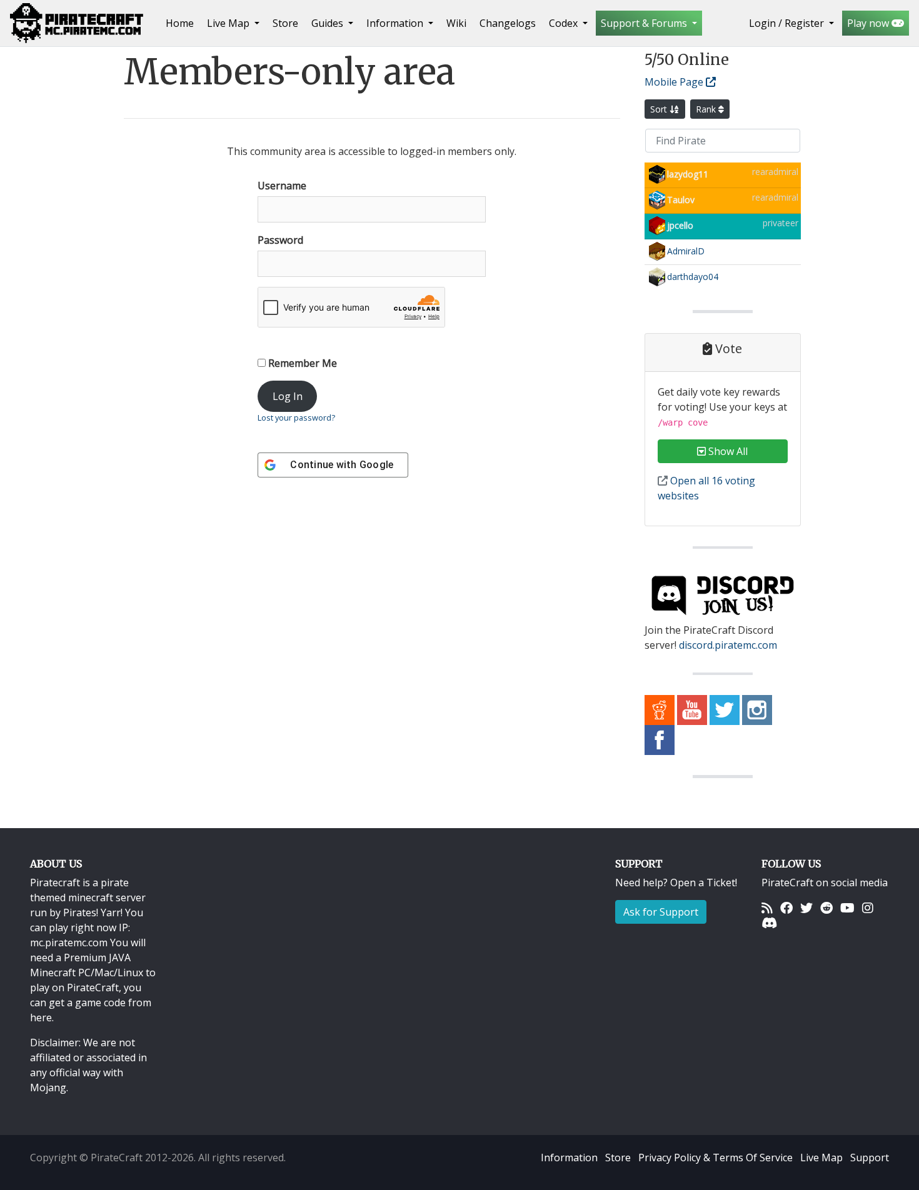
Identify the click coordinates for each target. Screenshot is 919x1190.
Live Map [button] (229, 23)
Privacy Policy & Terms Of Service (715, 1157)
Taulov (681, 200)
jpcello (680, 225)
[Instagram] (867, 907)
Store (285, 23)
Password (280, 240)
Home (182, 23)
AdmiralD (686, 251)
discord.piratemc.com (728, 645)
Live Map (821, 1157)
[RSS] (767, 907)
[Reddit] (826, 907)
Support (869, 1157)
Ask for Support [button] (660, 912)
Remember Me (301, 363)
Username (282, 185)
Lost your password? (296, 417)
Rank (707, 109)
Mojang (48, 1087)
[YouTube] (847, 907)
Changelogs (508, 23)
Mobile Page (675, 82)
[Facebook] (786, 907)
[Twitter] (806, 907)
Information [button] (396, 23)
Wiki (456, 23)
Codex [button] (564, 23)
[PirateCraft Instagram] (757, 709)
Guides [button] (328, 23)
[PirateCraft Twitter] (725, 709)
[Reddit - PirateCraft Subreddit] (660, 709)
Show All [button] (727, 451)
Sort (660, 109)
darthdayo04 (692, 276)
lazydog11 (687, 174)
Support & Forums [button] (645, 23)
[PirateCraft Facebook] (660, 739)
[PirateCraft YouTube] (692, 709)
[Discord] (769, 922)
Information (569, 1157)
